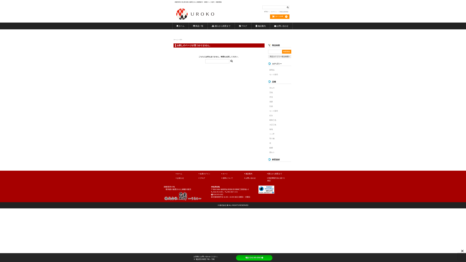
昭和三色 (272, 120)
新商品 (272, 70)
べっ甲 (272, 134)
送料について (227, 178)
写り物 (272, 138)
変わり (272, 152)
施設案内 (261, 26)
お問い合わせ (282, 26)
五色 (271, 92)
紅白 (271, 115)
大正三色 (272, 125)
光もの (272, 88)
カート (225, 174)
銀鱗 (271, 148)
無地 (271, 129)
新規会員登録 (283, 12)
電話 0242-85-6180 (253, 258)
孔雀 (271, 106)
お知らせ (180, 178)
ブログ (244, 26)
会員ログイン (204, 174)
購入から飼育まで (222, 26)
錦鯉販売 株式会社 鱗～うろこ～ (209, 20)
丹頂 (271, 97)
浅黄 (271, 102)
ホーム (181, 26)
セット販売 (273, 74)
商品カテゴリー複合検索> (280, 56)
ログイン (274, 12)
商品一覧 (199, 26)
